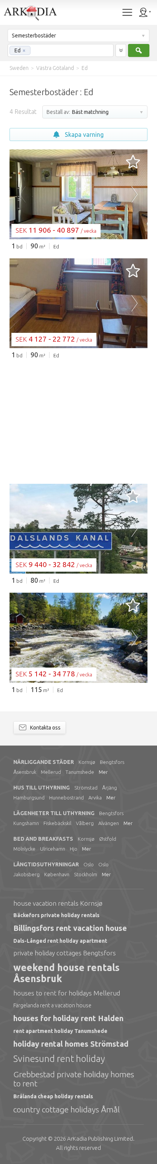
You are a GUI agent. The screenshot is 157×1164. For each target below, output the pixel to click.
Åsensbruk (24, 772)
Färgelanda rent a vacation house (52, 1005)
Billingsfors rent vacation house (70, 928)
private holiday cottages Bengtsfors (64, 952)
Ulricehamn (52, 848)
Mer (103, 772)
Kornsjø (86, 762)
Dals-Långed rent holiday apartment (60, 941)
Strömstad (86, 787)
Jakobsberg (26, 874)
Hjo (73, 848)
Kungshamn (26, 823)
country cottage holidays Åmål (66, 1109)
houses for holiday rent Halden (68, 1018)
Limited (100, 1138)
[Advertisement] (78, 420)
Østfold (107, 838)
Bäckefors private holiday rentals (56, 915)
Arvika (95, 797)
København (56, 874)
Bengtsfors (112, 762)
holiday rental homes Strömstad (70, 1043)
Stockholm (85, 874)
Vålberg (85, 823)
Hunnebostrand (66, 797)
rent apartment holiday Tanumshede (60, 1031)
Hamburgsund (29, 797)
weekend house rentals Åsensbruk (66, 973)
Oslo (88, 864)
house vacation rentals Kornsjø (58, 903)
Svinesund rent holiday (59, 1059)
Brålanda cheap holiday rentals (53, 1096)
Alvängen (108, 823)
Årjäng (109, 787)
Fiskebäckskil (57, 823)
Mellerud (51, 772)
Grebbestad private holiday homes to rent (73, 1079)
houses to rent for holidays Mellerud (66, 993)
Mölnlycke (24, 848)
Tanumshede (80, 772)
